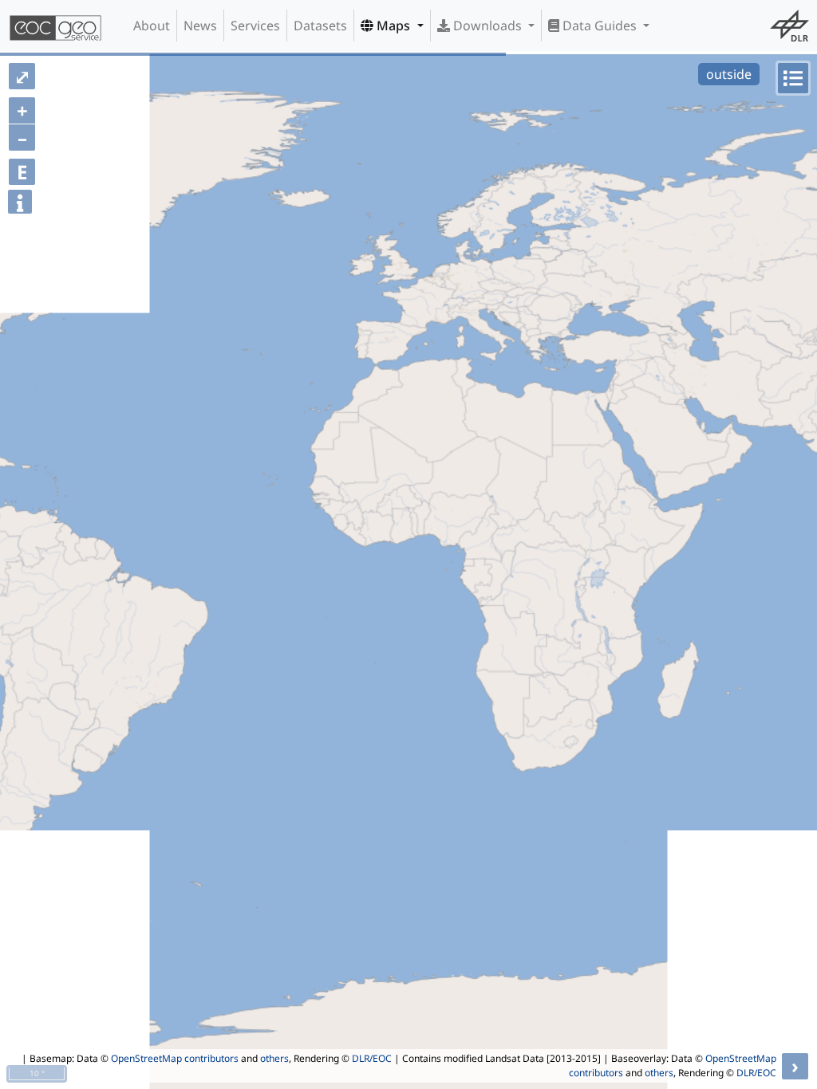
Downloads (487, 25)
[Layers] (793, 78)
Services (255, 25)
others (274, 1058)
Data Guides (599, 25)
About (151, 25)
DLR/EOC (372, 1058)
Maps (393, 25)
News (200, 25)
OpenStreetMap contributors (175, 1058)
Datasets (320, 25)
